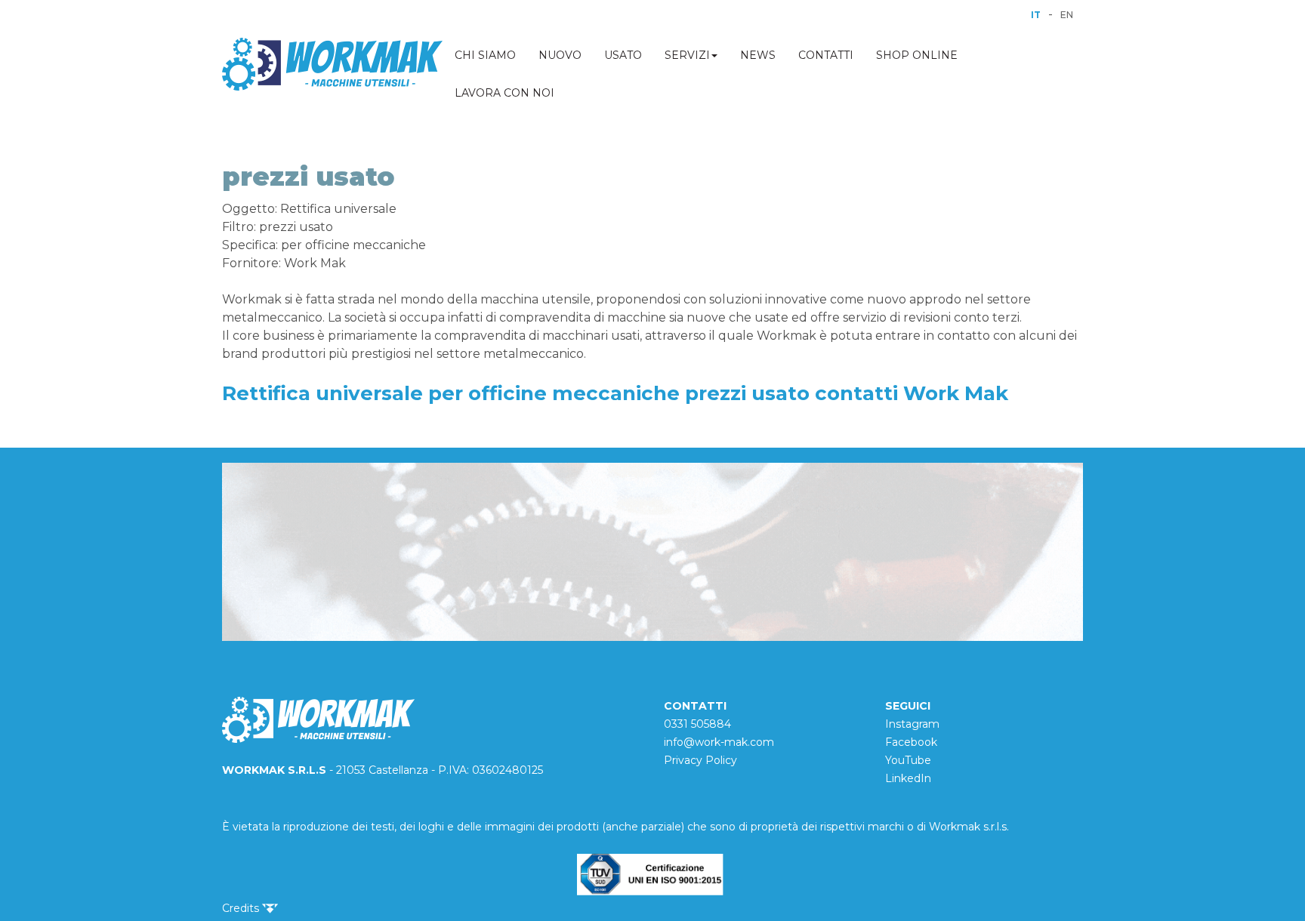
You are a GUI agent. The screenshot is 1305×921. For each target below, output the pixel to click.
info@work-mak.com (719, 742)
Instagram (912, 724)
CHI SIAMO (485, 55)
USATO (623, 55)
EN (1066, 14)
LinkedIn (908, 778)
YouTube (908, 760)
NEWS (758, 55)
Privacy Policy (700, 760)
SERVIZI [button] (687, 55)
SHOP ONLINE (917, 55)
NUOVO (560, 55)
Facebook (911, 742)
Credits (242, 908)
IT (1036, 14)
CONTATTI (825, 55)
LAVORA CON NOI (504, 93)
